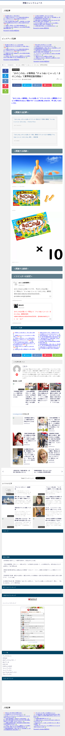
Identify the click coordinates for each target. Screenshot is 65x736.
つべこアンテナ (7, 668)
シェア (5, 71)
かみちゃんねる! (7, 666)
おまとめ (5, 664)
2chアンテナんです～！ (9, 660)
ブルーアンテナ (7, 674)
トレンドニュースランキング (9, 603)
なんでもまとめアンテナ (10, 672)
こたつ (60, 79)
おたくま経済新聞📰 (24, 282)
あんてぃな (6, 662)
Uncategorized (16, 69)
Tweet (5, 76)
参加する (42, 643)
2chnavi (5, 658)
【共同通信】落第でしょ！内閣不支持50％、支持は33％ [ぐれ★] (19, 560)
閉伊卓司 (21, 305)
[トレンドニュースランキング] (32, 599)
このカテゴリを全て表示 (32, 642)
